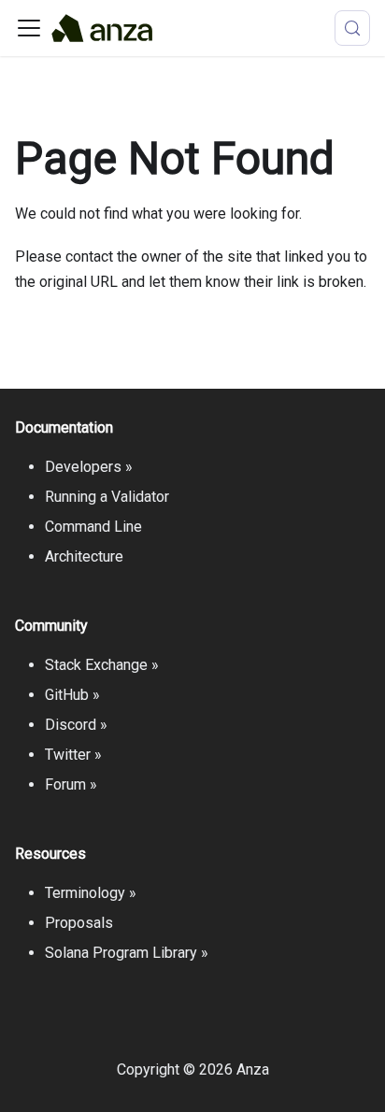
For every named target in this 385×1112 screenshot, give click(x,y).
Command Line (93, 526)
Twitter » (73, 754)
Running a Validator (107, 497)
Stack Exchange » (102, 665)
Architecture (84, 556)
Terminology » (90, 893)
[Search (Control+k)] (352, 28)
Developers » (89, 467)
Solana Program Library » (126, 953)
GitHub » (72, 695)
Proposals (79, 923)
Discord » (76, 725)
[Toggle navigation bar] (29, 28)
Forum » (71, 784)
